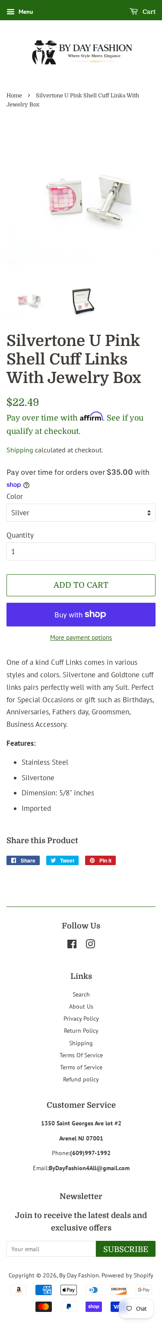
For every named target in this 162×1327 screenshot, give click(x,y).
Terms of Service (81, 1067)
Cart (148, 11)
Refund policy (81, 1079)
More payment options (81, 637)
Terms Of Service (81, 1055)
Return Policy (81, 1030)
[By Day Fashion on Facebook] (72, 945)
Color (14, 496)
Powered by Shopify (127, 1275)
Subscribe (125, 1249)
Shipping (19, 449)
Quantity (20, 535)
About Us (81, 1006)
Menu (25, 12)
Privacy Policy (81, 1018)
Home (14, 96)
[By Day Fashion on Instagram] (90, 945)
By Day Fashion (79, 1275)
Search (81, 994)
